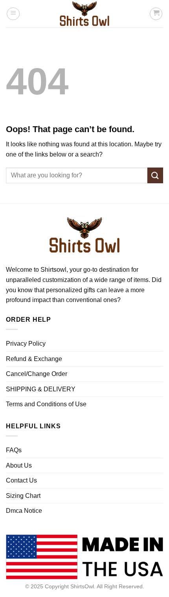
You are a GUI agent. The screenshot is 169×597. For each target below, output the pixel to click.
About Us (19, 465)
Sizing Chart (23, 495)
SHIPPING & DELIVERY (40, 389)
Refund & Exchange (34, 359)
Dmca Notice (24, 510)
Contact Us (21, 480)
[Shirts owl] (84, 14)
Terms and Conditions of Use (46, 404)
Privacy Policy (26, 343)
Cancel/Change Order (36, 373)
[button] (13, 13)
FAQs (14, 450)
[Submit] (155, 175)
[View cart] (156, 13)
